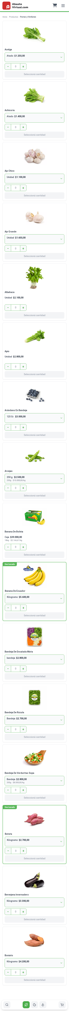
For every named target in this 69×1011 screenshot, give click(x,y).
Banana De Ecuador (15, 591)
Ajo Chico (9, 171)
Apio (7, 351)
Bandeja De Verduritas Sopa (19, 773)
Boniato (9, 955)
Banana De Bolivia (14, 531)
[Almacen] (34, 1004)
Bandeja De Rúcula (14, 712)
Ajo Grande (10, 231)
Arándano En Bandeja (16, 410)
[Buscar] (6, 1004)
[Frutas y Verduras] (26, 1004)
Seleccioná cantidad (34, 74)
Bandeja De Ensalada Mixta (19, 651)
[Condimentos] (42, 1004)
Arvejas (9, 471)
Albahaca (9, 292)
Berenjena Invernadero (17, 894)
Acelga (8, 49)
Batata (8, 834)
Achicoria (10, 110)
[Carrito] (62, 1004)
